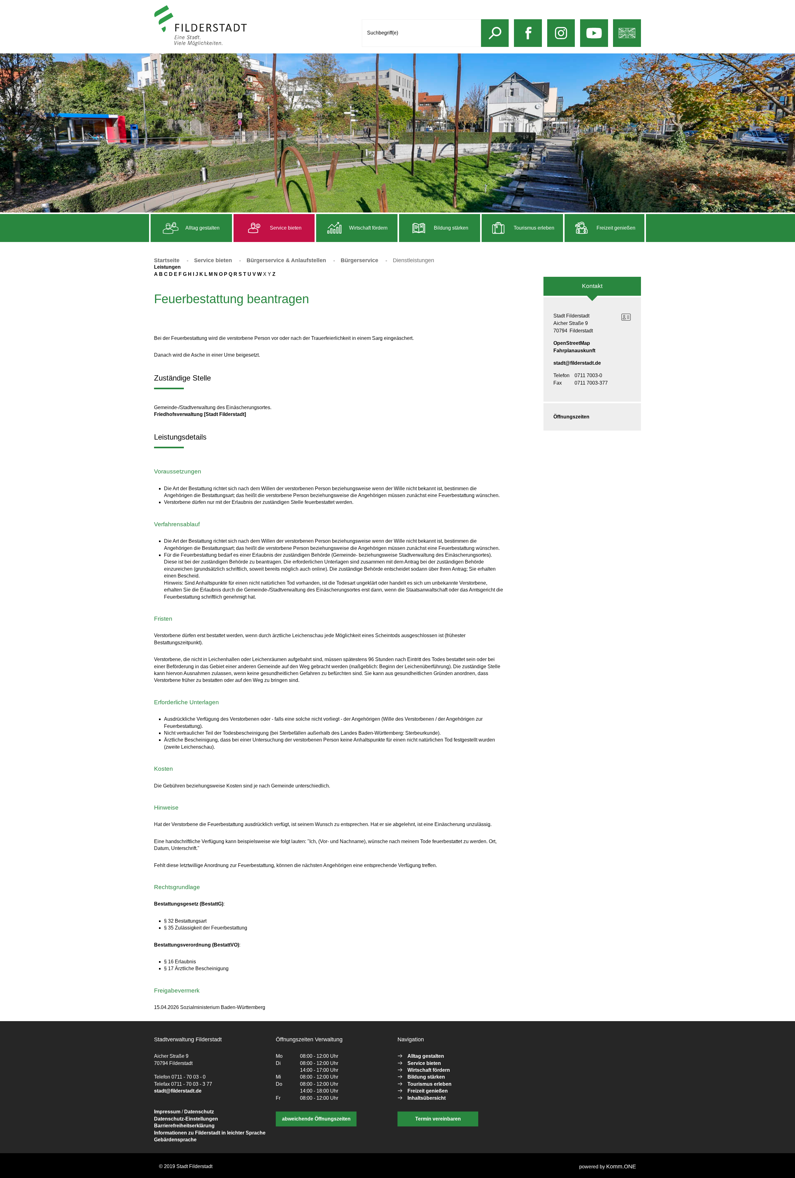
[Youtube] (594, 39)
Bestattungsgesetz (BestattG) (188, 903)
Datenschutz (199, 1111)
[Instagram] (561, 39)
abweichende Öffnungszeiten (316, 1118)
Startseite (166, 260)
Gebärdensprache (175, 1139)
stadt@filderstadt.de (577, 363)
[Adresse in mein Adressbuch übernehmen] (626, 317)
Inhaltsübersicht (426, 1098)
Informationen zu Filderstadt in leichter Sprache (210, 1132)
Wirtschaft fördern (368, 228)
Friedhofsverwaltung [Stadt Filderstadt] (200, 414)
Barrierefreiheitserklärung (184, 1125)
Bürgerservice (359, 260)
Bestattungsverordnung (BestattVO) (196, 944)
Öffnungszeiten (571, 416)
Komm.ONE (621, 1166)
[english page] (627, 39)
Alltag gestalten (202, 228)
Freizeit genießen (615, 228)
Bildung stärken (450, 228)
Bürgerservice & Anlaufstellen (286, 260)
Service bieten (285, 228)
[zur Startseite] (200, 44)
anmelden (258, 44)
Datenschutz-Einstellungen (186, 1118)
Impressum (167, 1111)
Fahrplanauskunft (574, 350)
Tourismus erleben (533, 228)
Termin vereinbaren (438, 1118)
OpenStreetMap (571, 343)
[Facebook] (528, 39)
